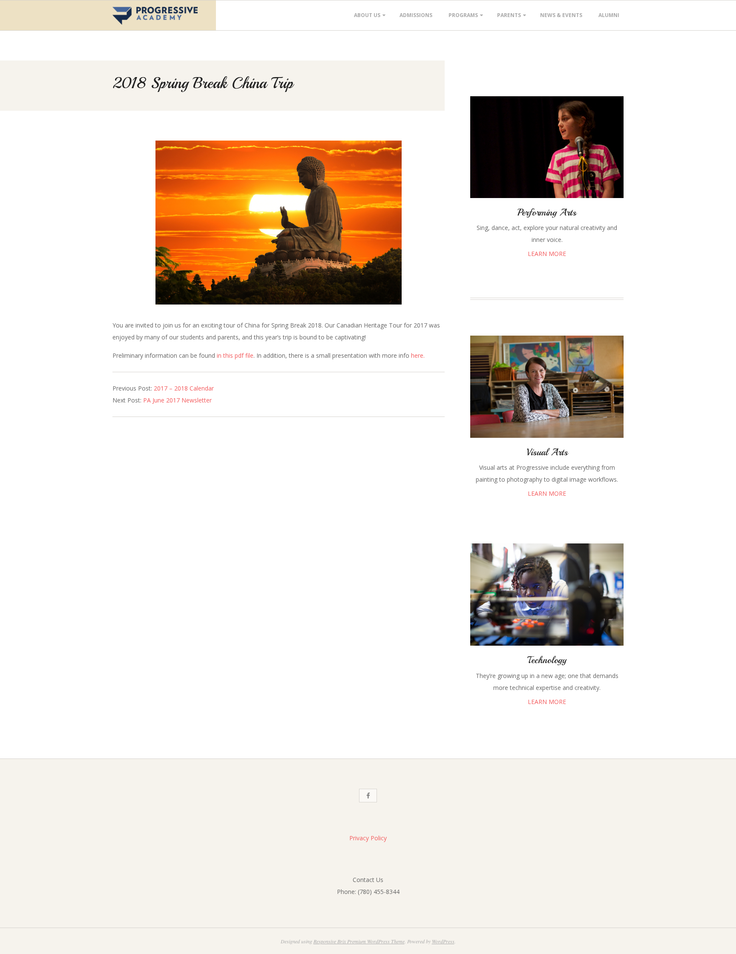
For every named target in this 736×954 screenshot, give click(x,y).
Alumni (608, 15)
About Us (367, 15)
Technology (546, 660)
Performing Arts (547, 212)
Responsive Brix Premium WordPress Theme (359, 941)
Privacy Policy (368, 838)
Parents (509, 15)
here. (418, 355)
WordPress (443, 941)
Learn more (547, 254)
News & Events (561, 15)
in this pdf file (235, 355)
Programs (463, 15)
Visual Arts (547, 452)
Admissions (416, 15)
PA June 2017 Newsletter (177, 400)
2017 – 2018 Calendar (184, 388)
